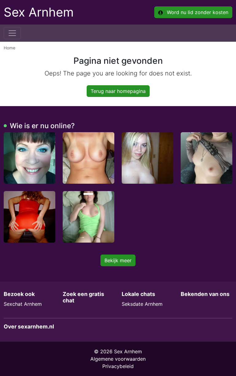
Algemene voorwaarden (118, 359)
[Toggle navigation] (12, 33)
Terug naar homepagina (118, 91)
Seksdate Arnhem (142, 304)
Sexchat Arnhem (23, 304)
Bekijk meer (118, 260)
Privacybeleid (118, 366)
